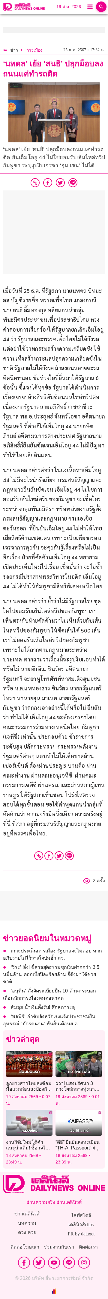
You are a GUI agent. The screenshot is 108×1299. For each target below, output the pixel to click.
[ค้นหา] (101, 6)
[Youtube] (54, 1263)
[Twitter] (59, 855)
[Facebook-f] (24, 1263)
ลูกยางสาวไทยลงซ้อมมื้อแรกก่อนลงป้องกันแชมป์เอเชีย (29, 1089)
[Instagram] (84, 1263)
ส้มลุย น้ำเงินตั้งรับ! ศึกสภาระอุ (43, 1007)
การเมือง (34, 50)
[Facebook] (48, 855)
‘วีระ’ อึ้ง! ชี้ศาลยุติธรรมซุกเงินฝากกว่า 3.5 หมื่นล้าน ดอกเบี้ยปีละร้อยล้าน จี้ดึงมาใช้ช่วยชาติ (51, 974)
